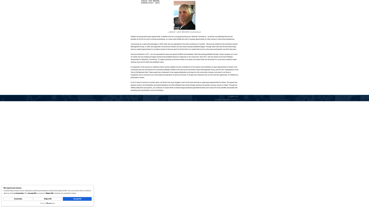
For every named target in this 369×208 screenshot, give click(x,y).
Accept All (77, 199)
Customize (18, 199)
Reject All (47, 199)
